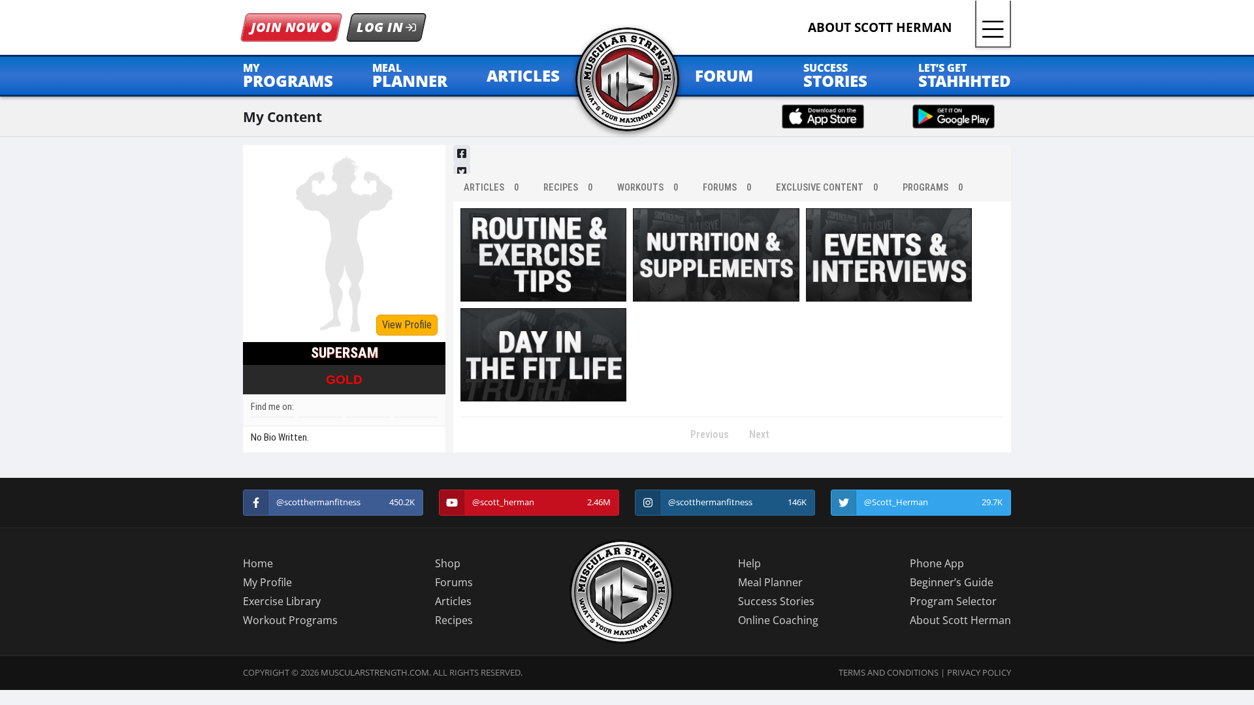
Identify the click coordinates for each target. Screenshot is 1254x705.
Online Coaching (778, 620)
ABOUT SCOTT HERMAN (880, 27)
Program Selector (953, 601)
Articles (453, 601)
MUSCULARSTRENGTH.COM (375, 672)
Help (749, 563)
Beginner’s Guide (951, 582)
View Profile (407, 325)
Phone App (937, 563)
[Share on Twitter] (461, 172)
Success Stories (776, 601)
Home (258, 563)
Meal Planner (770, 582)
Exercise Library (282, 601)
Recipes (454, 620)
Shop (447, 563)
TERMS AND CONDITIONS (889, 672)
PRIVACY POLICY (979, 672)
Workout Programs (290, 620)
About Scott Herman (960, 620)
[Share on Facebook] (461, 154)
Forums (454, 582)
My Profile (267, 582)
